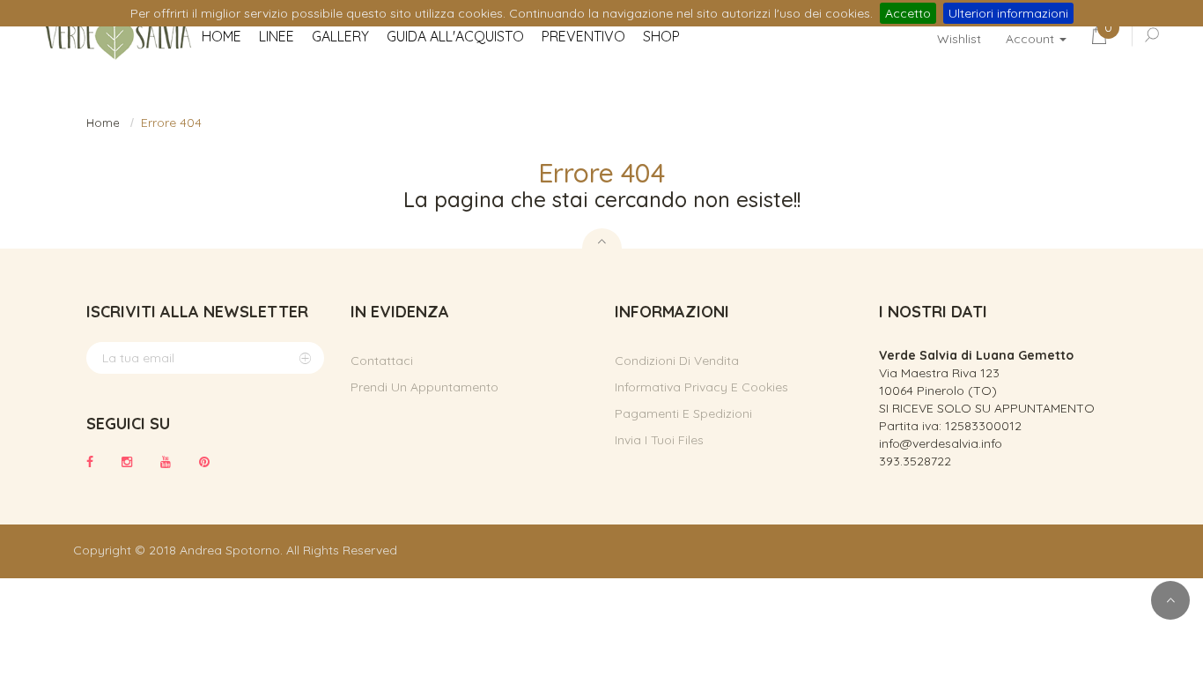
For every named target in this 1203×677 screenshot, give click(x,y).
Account (1032, 39)
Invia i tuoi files (659, 440)
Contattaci (382, 360)
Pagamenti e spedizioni (683, 413)
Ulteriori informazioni (1008, 13)
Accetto (908, 13)
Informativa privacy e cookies (701, 387)
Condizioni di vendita (677, 360)
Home (103, 122)
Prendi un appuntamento (424, 387)
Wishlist (959, 39)
